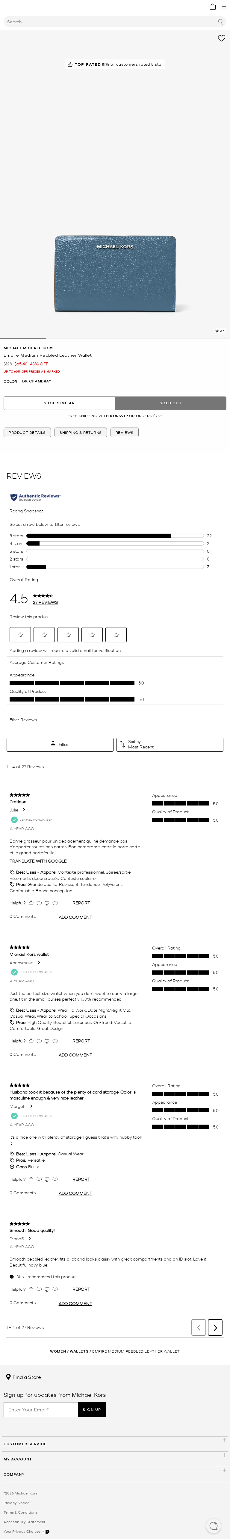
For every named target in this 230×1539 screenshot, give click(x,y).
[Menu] (223, 7)
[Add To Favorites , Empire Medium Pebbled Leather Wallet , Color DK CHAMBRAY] (221, 38)
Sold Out (171, 402)
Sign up (92, 1409)
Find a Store (26, 1376)
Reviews (125, 432)
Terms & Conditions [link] (20, 1512)
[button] (214, 1526)
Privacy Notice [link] (16, 1502)
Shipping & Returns (81, 432)
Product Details (27, 432)
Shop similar (59, 402)
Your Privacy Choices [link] (22, 1531)
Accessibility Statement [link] (25, 1521)
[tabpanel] (115, 184)
